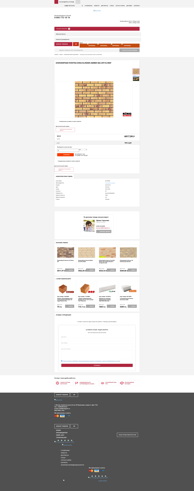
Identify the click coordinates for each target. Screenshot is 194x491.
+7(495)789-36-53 (62, 407)
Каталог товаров (62, 394)
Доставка (129, 5)
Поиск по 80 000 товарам (129, 50)
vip (76, 44)
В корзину (66, 154)
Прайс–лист (60, 435)
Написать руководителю (62, 39)
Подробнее (65, 256)
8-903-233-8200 (100, 226)
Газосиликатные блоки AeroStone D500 (126, 299)
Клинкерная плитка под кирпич (71, 54)
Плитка (61, 54)
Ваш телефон (64, 343)
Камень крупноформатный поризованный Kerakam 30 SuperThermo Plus (64, 300)
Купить (71, 270)
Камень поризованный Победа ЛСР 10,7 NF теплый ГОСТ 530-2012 (85, 300)
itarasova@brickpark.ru (103, 228)
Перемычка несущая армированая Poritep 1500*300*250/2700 (105, 300)
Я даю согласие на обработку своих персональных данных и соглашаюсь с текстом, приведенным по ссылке (91, 361)
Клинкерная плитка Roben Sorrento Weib (85, 261)
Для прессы (104, 5)
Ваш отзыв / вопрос (66, 349)
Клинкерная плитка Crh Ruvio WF (65, 261)
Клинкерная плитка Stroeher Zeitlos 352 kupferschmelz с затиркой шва (107, 261)
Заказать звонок (105, 231)
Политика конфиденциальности (72, 465)
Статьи (112, 5)
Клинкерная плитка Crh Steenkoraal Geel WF (126, 261)
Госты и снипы (120, 5)
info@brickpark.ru (64, 408)
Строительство (61, 437)
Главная (56, 54)
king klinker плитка (110, 183)
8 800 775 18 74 (69, 6)
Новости (96, 5)
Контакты (137, 5)
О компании (88, 5)
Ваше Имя (63, 337)
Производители (61, 433)
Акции (58, 430)
